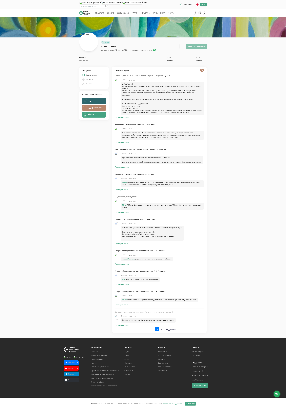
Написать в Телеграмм (200, 367)
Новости (110, 13)
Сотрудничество (97, 359)
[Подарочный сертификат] (195, 13)
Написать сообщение (196, 46)
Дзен (70, 380)
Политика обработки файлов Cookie (104, 386)
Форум (171, 13)
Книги (163, 13)
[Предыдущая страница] (153, 329)
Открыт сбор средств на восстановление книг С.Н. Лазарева (140, 251)
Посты (89, 84)
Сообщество (162, 371)
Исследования (122, 13)
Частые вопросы (198, 352)
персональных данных (172, 404)
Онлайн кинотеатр (119, 3)
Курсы (155, 13)
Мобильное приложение (100, 367)
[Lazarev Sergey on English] (197, 4)
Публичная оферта (97, 382)
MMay (124, 182)
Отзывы (89, 79)
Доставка (127, 374)
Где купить (196, 355)
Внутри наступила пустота (126, 197)
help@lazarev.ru (197, 380)
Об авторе (99, 13)
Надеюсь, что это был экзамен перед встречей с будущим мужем (142, 76)
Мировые (161, 359)
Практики (146, 13)
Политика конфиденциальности (102, 374)
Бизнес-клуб (140, 3)
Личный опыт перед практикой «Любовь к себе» (135, 219)
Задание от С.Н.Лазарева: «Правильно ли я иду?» (135, 125)
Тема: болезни (129, 367)
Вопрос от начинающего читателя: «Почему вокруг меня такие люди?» (144, 312)
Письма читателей (164, 367)
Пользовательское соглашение (102, 378)
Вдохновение (163, 363)
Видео (126, 352)
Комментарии (91, 75)
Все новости (162, 352)
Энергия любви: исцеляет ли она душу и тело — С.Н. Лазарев (140, 149)
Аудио (126, 359)
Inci (123, 279)
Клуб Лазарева (95, 3)
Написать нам (200, 386)
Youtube (70, 368)
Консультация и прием (99, 355)
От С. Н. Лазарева (164, 355)
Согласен (191, 404)
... (182, 46)
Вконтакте (71, 362)
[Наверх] (282, 386)
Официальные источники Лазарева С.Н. (105, 371)
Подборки (128, 363)
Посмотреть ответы (122, 117)
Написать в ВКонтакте (200, 375)
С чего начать (187, 4)
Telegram (71, 374)
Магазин (135, 13)
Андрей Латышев (128, 259)
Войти (203, 4)
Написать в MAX (198, 371)
